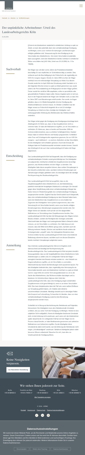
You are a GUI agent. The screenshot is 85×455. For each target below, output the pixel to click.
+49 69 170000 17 (26, 393)
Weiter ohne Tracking (40, 449)
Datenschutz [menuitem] (41, 410)
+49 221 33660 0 (58, 393)
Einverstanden (21, 449)
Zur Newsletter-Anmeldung (18, 370)
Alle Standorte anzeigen (42, 397)
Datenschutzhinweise (60, 449)
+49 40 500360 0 (42, 393)
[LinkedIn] (42, 417)
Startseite (4, 18)
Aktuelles (13, 18)
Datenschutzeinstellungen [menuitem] (55, 410)
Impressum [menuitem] (31, 410)
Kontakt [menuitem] (23, 410)
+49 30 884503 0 (10, 393)
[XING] (36, 417)
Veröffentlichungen (24, 18)
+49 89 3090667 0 (75, 393)
